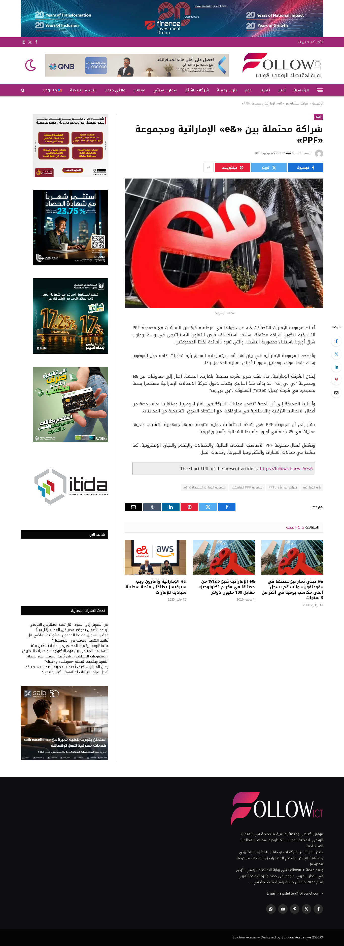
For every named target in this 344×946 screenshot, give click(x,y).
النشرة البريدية (83, 90)
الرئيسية (301, 90)
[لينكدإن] (336, 367)
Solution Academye (296, 937)
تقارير (265, 90)
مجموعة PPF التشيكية (247, 487)
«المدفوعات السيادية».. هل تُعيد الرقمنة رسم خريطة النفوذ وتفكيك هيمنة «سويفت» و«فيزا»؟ (67, 659)
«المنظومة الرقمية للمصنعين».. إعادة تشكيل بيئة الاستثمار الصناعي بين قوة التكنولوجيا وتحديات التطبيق (65, 648)
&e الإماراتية (312, 487)
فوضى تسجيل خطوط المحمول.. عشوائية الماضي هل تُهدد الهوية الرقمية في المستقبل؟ (68, 638)
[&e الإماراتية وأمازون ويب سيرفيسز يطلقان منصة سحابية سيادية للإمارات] (155, 557)
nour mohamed (282, 153)
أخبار (282, 90)
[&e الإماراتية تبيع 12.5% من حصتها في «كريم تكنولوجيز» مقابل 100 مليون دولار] (224, 557)
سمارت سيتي (165, 90)
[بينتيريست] (336, 380)
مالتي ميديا (115, 90)
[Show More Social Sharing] (208, 167)
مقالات (139, 90)
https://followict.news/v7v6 (286, 469)
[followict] (280, 65)
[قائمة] (320, 90)
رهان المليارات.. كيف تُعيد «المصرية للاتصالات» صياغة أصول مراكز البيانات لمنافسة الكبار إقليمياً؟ (66, 669)
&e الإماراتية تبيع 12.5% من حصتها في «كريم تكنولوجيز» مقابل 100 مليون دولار (226, 587)
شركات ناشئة (197, 90)
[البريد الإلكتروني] (336, 393)
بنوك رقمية (227, 90)
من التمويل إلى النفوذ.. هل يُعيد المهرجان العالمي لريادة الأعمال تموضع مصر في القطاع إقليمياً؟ (69, 627)
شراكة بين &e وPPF (283, 487)
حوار (248, 90)
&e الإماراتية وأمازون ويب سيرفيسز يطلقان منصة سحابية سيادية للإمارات (156, 587)
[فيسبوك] (336, 341)
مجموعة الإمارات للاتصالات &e (205, 487)
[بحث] (23, 90)
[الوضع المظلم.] (31, 65)
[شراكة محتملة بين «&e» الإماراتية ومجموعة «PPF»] (224, 243)
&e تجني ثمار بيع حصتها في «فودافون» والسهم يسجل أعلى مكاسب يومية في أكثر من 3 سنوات (292, 590)
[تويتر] (336, 354)
